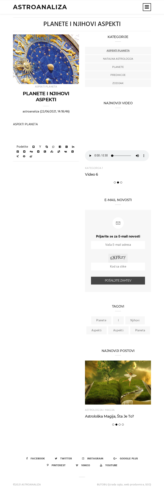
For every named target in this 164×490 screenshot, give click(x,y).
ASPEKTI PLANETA (46, 86)
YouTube (111, 465)
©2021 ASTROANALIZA (27, 484)
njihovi (135, 320)
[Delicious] (59, 152)
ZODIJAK (118, 83)
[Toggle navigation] (147, 7)
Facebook (38, 458)
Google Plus (129, 458)
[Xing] (18, 156)
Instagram (95, 458)
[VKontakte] (65, 152)
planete (101, 320)
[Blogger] (72, 152)
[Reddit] (38, 152)
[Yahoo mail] (40, 147)
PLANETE (118, 66)
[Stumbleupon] (51, 152)
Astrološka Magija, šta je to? (109, 416)
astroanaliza (31, 111)
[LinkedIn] (73, 147)
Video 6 (91, 174)
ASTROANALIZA (40, 7)
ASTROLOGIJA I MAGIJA (100, 409)
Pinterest (59, 465)
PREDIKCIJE (118, 74)
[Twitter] (24, 152)
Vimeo (85, 465)
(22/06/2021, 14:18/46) (55, 111)
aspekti (96, 330)
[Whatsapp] (53, 147)
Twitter (66, 458)
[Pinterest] (18, 152)
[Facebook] (60, 147)
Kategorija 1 (94, 167)
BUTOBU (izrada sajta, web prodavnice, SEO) (124, 484)
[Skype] (47, 147)
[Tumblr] (45, 152)
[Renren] (24, 156)
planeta (140, 330)
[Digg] (31, 152)
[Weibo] (31, 156)
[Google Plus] (66, 147)
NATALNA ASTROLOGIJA (118, 58)
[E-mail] (33, 147)
